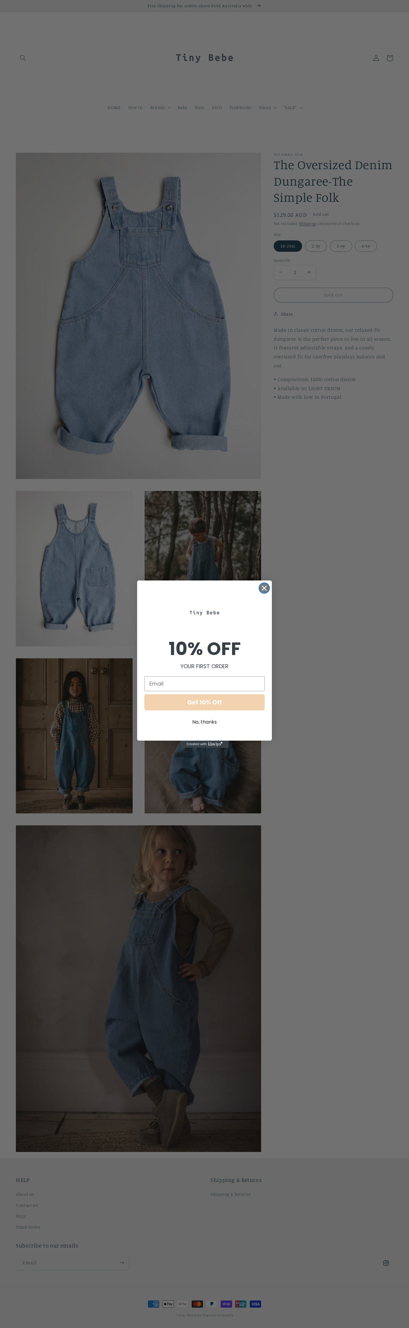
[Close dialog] (264, 588)
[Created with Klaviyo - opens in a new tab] (204, 744)
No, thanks (204, 721)
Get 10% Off (204, 702)
